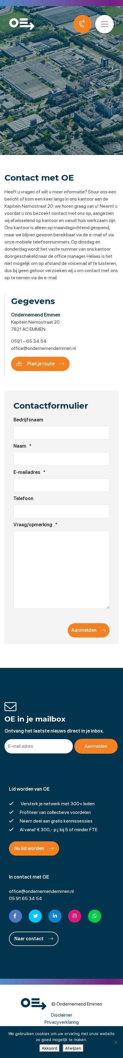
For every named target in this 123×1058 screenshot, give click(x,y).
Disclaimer (61, 1015)
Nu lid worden (29, 848)
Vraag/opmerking (35, 525)
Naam (22, 446)
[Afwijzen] (116, 1042)
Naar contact (29, 938)
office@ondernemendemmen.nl (43, 348)
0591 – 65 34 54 (29, 341)
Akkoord (49, 1048)
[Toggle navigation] (104, 24)
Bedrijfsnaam (28, 420)
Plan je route (41, 364)
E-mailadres (29, 472)
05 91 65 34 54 (25, 898)
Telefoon (23, 498)
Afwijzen (73, 1048)
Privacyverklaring (61, 1022)
